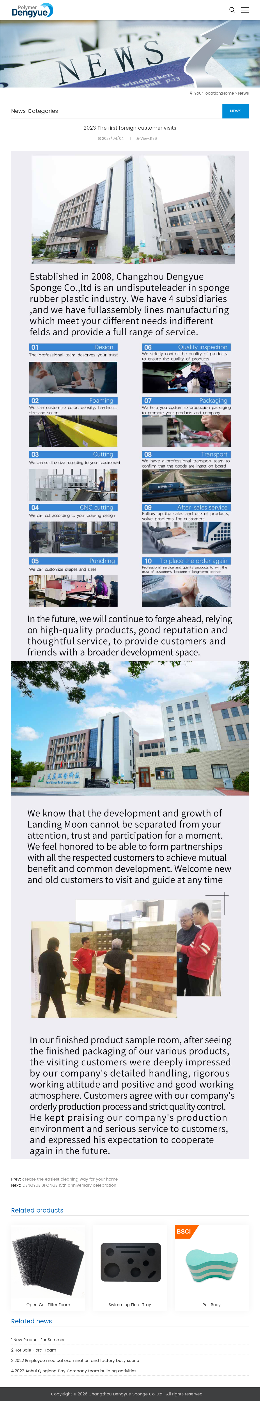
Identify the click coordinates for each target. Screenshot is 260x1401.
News (243, 93)
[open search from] (232, 9)
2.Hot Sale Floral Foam (33, 1350)
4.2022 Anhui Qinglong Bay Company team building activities (73, 1371)
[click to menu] (245, 10)
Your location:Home (214, 93)
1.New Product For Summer (38, 1340)
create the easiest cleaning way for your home (70, 1179)
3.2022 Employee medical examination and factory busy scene (75, 1360)
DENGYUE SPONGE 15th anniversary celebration (69, 1185)
